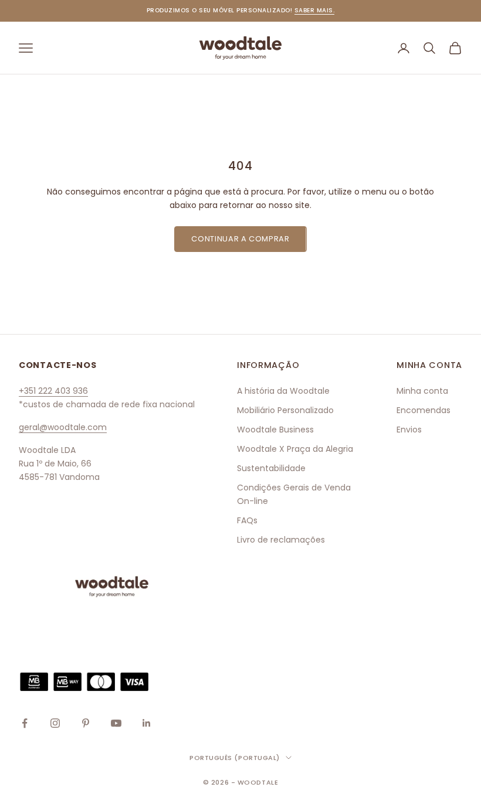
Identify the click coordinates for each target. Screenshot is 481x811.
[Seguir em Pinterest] (86, 723)
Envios (409, 429)
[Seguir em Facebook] (25, 723)
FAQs (247, 520)
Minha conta (422, 391)
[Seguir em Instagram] (55, 723)
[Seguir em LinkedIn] (147, 723)
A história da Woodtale (283, 391)
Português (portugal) (234, 757)
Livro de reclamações (281, 540)
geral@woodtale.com (63, 427)
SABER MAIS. (314, 10)
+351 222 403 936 (53, 391)
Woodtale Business (275, 429)
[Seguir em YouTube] (116, 723)
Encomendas (423, 410)
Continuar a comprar (240, 238)
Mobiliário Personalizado (285, 410)
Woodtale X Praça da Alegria (295, 449)
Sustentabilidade (271, 468)
